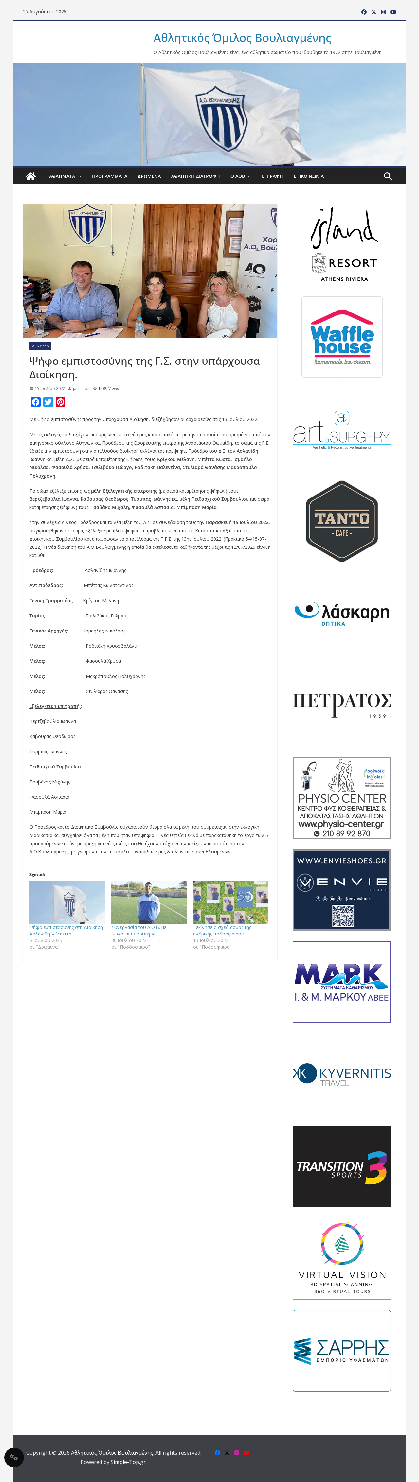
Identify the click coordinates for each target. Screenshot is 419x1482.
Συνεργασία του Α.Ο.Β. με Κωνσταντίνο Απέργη (138, 930)
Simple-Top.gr (128, 1462)
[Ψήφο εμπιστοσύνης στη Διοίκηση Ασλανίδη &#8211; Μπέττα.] (67, 902)
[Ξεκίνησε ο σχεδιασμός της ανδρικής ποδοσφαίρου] (230, 902)
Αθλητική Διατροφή (195, 176)
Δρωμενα (149, 176)
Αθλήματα (62, 176)
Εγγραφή (272, 176)
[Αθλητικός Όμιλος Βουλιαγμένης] (209, 67)
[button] (78, 176)
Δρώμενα (40, 346)
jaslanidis (81, 388)
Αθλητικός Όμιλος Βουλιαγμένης (242, 37)
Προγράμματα (109, 176)
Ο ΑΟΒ (237, 176)
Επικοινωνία (309, 176)
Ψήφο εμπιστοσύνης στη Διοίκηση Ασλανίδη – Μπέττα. (66, 930)
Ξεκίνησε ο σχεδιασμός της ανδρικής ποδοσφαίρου (222, 930)
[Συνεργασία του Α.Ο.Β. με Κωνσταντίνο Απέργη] (149, 902)
